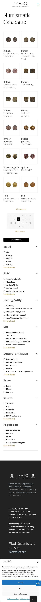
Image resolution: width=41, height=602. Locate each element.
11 (26, 219)
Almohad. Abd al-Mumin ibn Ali (19, 308)
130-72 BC (8, 142)
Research (17, 486)
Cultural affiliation (15, 353)
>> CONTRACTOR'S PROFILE (20, 512)
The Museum (14, 484)
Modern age (11, 365)
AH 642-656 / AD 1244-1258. (10, 198)
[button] (38, 562)
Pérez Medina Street (15, 332)
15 (19, 223)
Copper (9, 258)
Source (7, 398)
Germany (10, 305)
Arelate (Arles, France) (15, 291)
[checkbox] (4, 252)
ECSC (6, 273)
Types (7, 380)
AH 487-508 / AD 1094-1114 (10, 53)
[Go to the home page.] (20, 4)
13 (11, 223)
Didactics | (27, 486)
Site (6, 327)
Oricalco (9, 264)
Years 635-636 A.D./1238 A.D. (10, 85)
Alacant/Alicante (13, 430)
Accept (20, 582)
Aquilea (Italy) (12, 288)
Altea (8, 436)
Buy (7, 406)
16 (22, 223)
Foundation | (14, 489)
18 (30, 223)
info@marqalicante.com (26, 492)
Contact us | (25, 489)
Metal (7, 246)
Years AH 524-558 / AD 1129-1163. (28, 54)
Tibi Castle (10, 335)
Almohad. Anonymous (15, 312)
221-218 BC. (26, 168)
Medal (8, 389)
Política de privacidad (26, 599)
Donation (10, 409)
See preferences (20, 594)
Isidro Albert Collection (15, 344)
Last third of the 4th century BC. (11, 170)
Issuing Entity (12, 300)
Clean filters (16, 240)
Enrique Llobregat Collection (18, 341)
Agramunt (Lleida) (13, 279)
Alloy (8, 252)
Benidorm (10, 439)
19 (19, 226)
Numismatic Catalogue (16, 18)
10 (22, 219)
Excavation (11, 413)
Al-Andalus (10, 282)
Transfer (10, 403)
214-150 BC (26, 142)
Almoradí (10, 433)
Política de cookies (13, 599)
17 (26, 223)
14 (15, 223)
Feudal (9, 368)
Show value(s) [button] (9, 267)
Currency (10, 392)
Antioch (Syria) (12, 285)
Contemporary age (14, 362)
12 (30, 219)
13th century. (27, 83)
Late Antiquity (12, 359)
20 (22, 226)
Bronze (9, 255)
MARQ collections (13, 416)
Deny (20, 588)
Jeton (8, 386)
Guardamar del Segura (15, 442)
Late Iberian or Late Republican (19, 371)
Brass (8, 261)
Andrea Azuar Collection (16, 338)
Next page (19, 231)
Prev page (21, 209)
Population (10, 424)
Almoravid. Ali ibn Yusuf (16, 315)
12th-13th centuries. (8, 113)
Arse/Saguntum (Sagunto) (17, 318)
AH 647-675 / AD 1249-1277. (28, 198)
